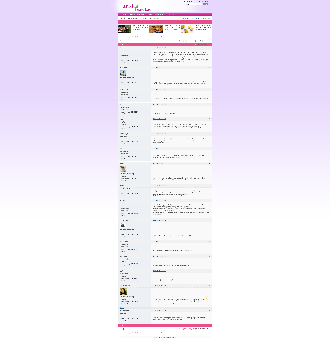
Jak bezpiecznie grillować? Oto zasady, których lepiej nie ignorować (140, 27)
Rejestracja (159, 14)
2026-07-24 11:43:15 (159, 310)
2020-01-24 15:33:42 (159, 220)
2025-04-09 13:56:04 (159, 271)
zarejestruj (192, 41)
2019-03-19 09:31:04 (159, 163)
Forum (180, 1)
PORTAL (124, 14)
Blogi (184, 1)
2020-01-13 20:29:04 (159, 200)
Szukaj (150, 14)
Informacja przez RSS (203, 44)
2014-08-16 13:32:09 (159, 89)
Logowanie (170, 14)
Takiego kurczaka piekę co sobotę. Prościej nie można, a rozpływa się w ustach (172, 27)
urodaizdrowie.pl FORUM (128, 37)
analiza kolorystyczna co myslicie (153, 37)
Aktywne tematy (188, 18)
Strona (122, 308)
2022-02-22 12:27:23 (159, 241)
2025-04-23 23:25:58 (159, 286)
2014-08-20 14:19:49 (159, 104)
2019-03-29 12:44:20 (159, 186)
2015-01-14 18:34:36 (159, 134)
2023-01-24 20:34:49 (159, 256)
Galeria (189, 1)
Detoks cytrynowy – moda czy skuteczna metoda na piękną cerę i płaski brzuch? (203, 27)
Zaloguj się (204, 1)
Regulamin (141, 14)
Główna (132, 14)
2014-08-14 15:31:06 (159, 48)
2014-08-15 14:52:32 (159, 67)
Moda (139, 37)
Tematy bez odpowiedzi (202, 18)
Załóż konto (196, 1)
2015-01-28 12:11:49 (159, 148)
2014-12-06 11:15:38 (159, 119)
